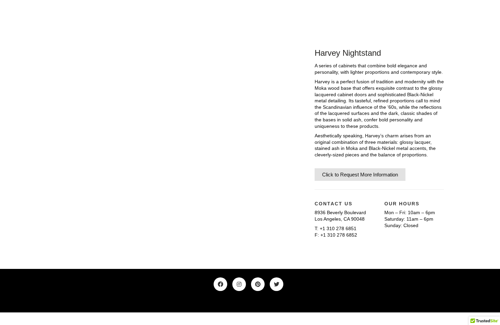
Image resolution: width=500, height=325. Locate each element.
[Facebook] (220, 284)
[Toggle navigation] (440, 16)
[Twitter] (276, 284)
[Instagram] (239, 284)
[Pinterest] (258, 284)
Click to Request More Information (360, 174)
